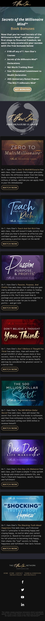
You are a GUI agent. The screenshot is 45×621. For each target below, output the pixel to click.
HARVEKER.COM (22, 569)
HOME (6, 573)
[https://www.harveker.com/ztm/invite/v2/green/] (22, 152)
